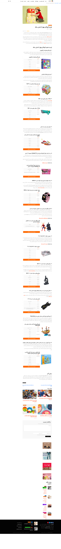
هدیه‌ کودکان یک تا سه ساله (43, 218)
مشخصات (38, 109)
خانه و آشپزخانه (44, 512)
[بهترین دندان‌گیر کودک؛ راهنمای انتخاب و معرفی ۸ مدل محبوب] (30, 409)
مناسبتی (28, 1)
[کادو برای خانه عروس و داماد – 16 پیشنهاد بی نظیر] (49, 514)
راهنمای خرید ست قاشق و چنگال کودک (46, 415)
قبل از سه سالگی (49, 36)
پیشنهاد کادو (36, 1)
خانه (45, 1)
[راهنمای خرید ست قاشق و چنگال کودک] (45, 409)
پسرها (45, 43)
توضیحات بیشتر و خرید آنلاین (31, 70)
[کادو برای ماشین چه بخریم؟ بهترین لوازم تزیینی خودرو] (49, 488)
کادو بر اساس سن (41, 1)
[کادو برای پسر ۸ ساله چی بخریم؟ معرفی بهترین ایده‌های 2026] (30, 394)
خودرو (45, 486)
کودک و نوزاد (50, 25)
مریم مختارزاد (50, 400)
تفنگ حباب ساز (50, 100)
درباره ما (25, 1)
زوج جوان (45, 513)
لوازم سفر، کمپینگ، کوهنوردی (45, 487)
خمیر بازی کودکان (45, 162)
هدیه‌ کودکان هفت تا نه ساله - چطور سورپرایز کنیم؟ (46, 386)
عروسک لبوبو (20, 527)
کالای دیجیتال (48, 526)
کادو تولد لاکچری (19, 524)
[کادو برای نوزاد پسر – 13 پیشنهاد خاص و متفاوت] (49, 497)
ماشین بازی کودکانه (47, 527)
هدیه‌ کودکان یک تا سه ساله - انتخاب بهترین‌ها (28, 385)
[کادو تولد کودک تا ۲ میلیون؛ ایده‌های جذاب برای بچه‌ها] (45, 393)
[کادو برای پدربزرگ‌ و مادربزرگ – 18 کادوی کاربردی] (49, 505)
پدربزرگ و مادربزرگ (45, 504)
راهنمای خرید (32, 1)
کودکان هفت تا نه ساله (41, 187)
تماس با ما (21, 1)
